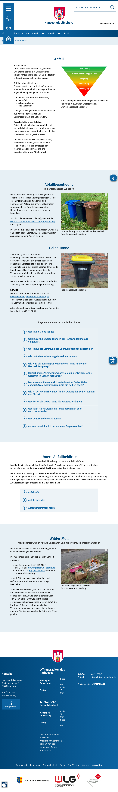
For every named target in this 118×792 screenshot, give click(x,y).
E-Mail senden (17, 651)
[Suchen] (112, 7)
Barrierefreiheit (50, 765)
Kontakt (85, 765)
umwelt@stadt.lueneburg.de (41, 568)
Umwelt (51, 33)
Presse (62, 765)
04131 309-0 (96, 674)
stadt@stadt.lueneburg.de (103, 677)
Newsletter (97, 765)
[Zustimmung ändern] (4, 784)
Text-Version (74, 765)
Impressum (35, 765)
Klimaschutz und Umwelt (26, 33)
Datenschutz (22, 765)
